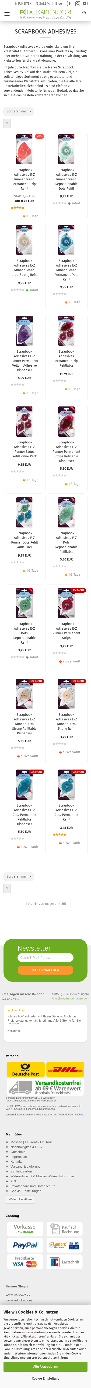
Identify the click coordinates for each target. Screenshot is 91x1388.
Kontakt (16, 1161)
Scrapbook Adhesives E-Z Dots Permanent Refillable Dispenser (24, 815)
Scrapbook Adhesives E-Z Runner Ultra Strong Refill (66, 722)
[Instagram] (77, 4)
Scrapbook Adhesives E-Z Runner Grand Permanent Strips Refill (24, 179)
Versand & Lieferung (25, 1166)
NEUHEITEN (23, 4)
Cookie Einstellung (45, 1379)
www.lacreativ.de (18, 1294)
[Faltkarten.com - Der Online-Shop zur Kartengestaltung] (46, 14)
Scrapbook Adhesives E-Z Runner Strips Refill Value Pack (24, 449)
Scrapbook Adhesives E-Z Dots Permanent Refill (66, 812)
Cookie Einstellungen (26, 1191)
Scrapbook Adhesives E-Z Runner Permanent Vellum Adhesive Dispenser (24, 361)
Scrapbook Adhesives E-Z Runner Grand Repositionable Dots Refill (66, 179)
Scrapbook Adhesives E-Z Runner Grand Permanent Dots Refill (66, 270)
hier (81, 1114)
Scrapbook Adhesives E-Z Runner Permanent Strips (66, 631)
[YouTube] (85, 4)
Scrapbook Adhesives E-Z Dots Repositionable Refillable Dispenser (66, 542)
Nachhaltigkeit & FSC (26, 1147)
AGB (13, 1181)
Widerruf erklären (20, 1199)
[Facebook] (69, 4)
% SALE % (42, 4)
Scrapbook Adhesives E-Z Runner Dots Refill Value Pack (24, 540)
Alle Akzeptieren (45, 1367)
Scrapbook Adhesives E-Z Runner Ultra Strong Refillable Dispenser (24, 724)
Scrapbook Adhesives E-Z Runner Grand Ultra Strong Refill (24, 268)
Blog (58, 4)
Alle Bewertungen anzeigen (70, 998)
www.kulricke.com (19, 1300)
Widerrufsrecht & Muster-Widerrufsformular (42, 1176)
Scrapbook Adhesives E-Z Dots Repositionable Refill (24, 633)
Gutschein (17, 1152)
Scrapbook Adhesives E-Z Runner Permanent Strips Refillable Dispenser (66, 451)
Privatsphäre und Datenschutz (32, 1186)
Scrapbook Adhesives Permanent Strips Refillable (66, 359)
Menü (7, 14)
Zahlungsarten (21, 1171)
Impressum (18, 1156)
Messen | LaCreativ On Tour (31, 1142)
